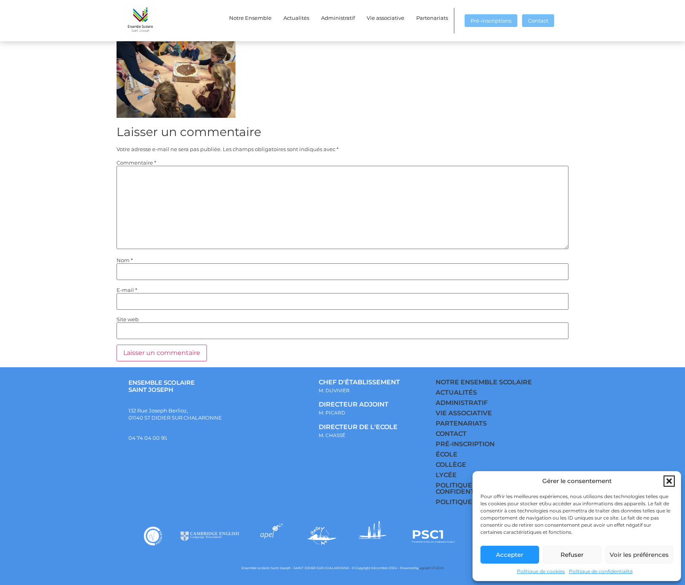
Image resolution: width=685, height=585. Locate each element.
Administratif (338, 18)
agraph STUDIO (431, 568)
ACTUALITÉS (456, 392)
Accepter (509, 554)
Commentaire (136, 162)
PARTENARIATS (461, 423)
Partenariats (432, 18)
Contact (538, 20)
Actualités (296, 18)
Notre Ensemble (250, 18)
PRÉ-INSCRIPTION (465, 444)
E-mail (127, 290)
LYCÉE (446, 475)
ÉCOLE (446, 454)
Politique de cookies (541, 571)
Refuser (572, 554)
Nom (125, 260)
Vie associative (385, 18)
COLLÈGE (451, 464)
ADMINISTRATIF (462, 403)
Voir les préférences (639, 554)
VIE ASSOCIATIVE (464, 413)
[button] (669, 481)
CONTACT (451, 433)
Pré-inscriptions (491, 20)
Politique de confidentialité (601, 571)
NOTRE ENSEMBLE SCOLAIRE (484, 382)
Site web (128, 319)
